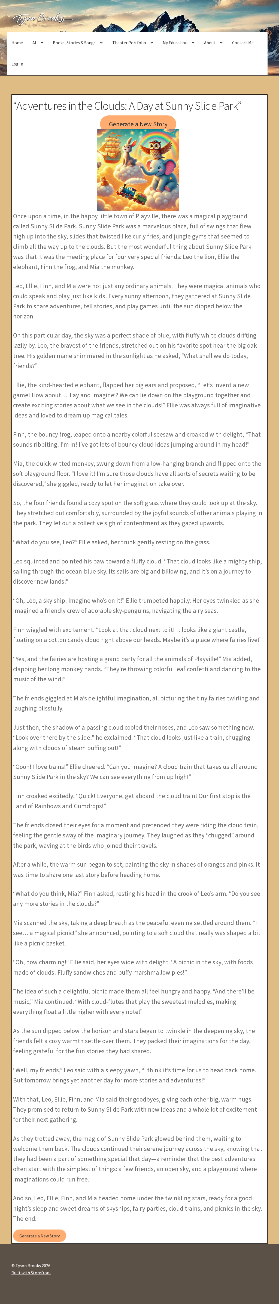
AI (34, 42)
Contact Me (243, 42)
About (210, 42)
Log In (17, 64)
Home (17, 42)
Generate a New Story (138, 124)
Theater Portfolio (129, 42)
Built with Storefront (31, 1272)
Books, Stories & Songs (74, 42)
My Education (175, 42)
